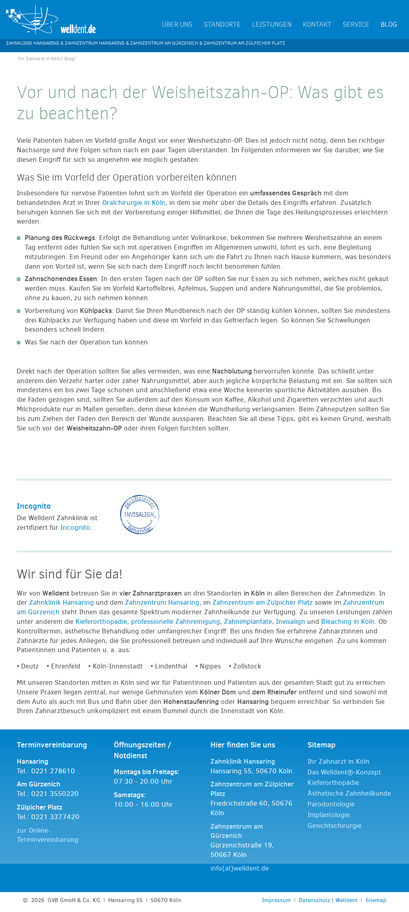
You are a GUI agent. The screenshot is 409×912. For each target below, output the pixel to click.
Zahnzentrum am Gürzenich (236, 831)
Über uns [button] (177, 25)
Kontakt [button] (317, 25)
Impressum (276, 900)
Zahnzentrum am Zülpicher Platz (262, 602)
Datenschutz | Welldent (328, 900)
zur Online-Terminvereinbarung (47, 835)
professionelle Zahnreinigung (175, 621)
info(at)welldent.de (239, 868)
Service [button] (356, 25)
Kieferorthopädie (101, 621)
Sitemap (375, 900)
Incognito (34, 506)
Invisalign (290, 621)
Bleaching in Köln (348, 621)
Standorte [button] (222, 25)
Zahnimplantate (248, 621)
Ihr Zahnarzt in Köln (39, 58)
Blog (389, 25)
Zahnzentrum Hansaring (162, 602)
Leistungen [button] (272, 25)
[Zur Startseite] (51, 19)
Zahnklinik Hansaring (61, 602)
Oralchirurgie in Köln (133, 202)
